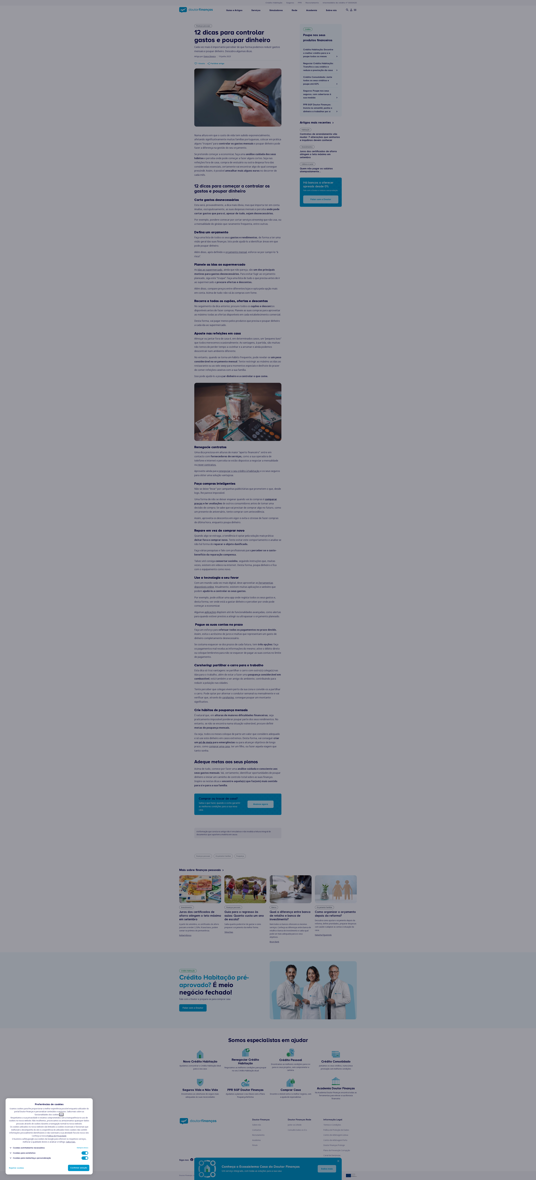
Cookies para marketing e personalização (32, 1158)
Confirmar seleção (78, 1168)
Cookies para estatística (24, 1153)
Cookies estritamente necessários (29, 1148)
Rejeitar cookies (16, 1168)
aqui (61, 1114)
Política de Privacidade (56, 1135)
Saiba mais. (71, 1141)
